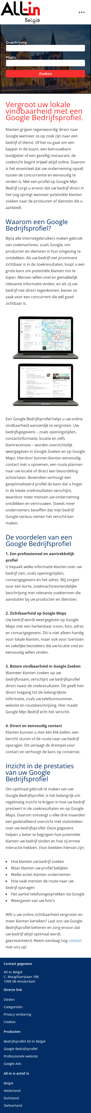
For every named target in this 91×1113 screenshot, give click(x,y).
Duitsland (11, 1098)
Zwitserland (13, 1105)
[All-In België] (20, 12)
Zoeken (45, 73)
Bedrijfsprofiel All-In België (25, 1041)
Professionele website (21, 1056)
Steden (9, 999)
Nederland (12, 1090)
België (8, 1083)
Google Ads (12, 1063)
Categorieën (13, 1007)
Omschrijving (16, 42)
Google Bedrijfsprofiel (21, 1049)
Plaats (11, 57)
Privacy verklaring (17, 1014)
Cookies (10, 1022)
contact (75, 940)
